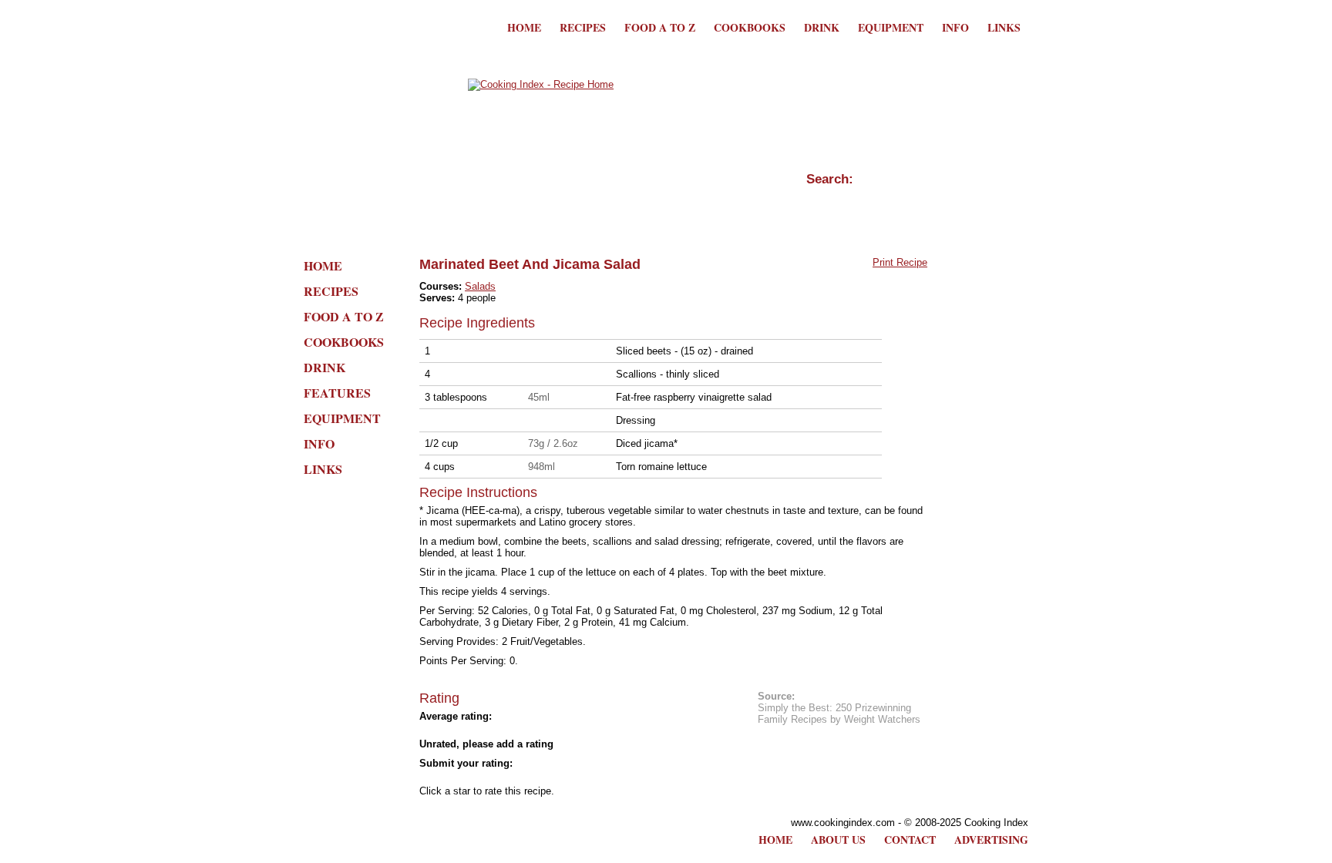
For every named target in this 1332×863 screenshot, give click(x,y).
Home (524, 27)
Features (337, 392)
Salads (480, 286)
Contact (910, 839)
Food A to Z (659, 27)
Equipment (890, 27)
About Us (838, 839)
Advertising (991, 839)
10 (566, 777)
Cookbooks (749, 27)
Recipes (583, 27)
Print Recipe (900, 262)
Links (1004, 27)
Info (955, 27)
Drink (821, 27)
